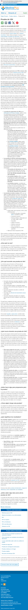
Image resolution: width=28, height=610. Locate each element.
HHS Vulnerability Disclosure (7, 597)
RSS (2, 584)
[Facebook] (9, 22)
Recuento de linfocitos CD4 (8, 553)
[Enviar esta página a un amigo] (2, 22)
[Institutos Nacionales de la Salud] (2, 4)
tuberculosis (14, 314)
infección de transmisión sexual (18, 292)
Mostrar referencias (6, 507)
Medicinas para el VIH (7, 512)
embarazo (17, 321)
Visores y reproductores (6, 595)
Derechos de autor (5, 589)
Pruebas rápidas (6, 551)
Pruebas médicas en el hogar (9, 549)
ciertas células (13, 33)
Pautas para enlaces (5, 594)
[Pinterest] (17, 22)
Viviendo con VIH (6, 526)
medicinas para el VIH (18, 72)
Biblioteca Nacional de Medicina (10, 4)
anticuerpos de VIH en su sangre (11, 112)
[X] (13, 22)
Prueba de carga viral (7, 544)
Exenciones (3, 587)
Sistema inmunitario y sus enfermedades (11, 515)
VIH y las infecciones (7, 524)
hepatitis (9, 314)
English (25, 13)
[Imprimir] (5, 22)
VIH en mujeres (5, 519)
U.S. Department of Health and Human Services (11, 603)
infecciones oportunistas (9, 64)
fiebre (12, 214)
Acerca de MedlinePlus (6, 576)
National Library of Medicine (7, 600)
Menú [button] (2, 13)
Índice (2, 579)
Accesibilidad (4, 592)
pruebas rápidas (14, 141)
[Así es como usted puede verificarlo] (14, 2)
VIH (25, 30)
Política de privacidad (5, 591)
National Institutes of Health (7, 605)
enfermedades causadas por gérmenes (10, 36)
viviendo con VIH (15, 480)
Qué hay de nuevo (5, 577)
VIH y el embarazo (6, 521)
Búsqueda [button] (11, 13)
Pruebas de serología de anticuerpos (10, 546)
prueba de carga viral (17, 198)
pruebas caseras (14, 145)
